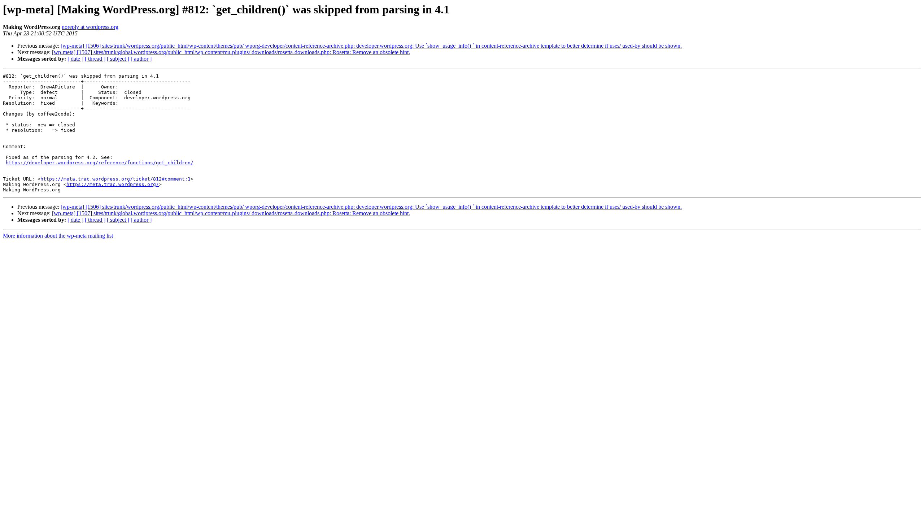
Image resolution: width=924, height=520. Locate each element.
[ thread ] (95, 59)
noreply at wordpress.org (90, 27)
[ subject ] (118, 59)
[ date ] (75, 59)
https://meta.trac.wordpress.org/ (112, 184)
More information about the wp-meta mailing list (58, 236)
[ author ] (141, 59)
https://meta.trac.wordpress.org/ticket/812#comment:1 (115, 179)
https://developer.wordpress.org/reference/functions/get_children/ (99, 162)
